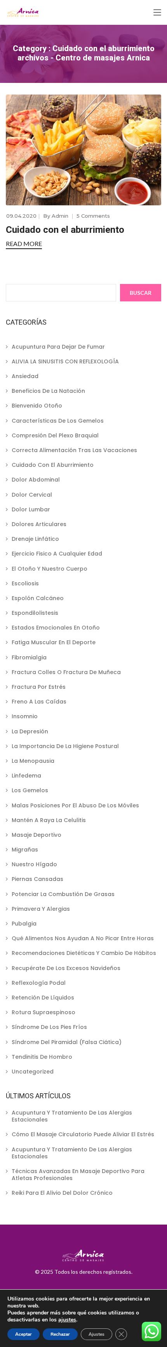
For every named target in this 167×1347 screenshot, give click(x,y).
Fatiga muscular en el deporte (54, 642)
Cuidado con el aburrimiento (65, 229)
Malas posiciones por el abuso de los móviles (75, 805)
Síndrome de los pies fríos (49, 1027)
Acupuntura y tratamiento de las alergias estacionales (72, 1116)
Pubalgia (24, 923)
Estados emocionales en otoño (56, 627)
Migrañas (25, 849)
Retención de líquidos (43, 997)
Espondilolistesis (35, 612)
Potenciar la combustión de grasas (63, 894)
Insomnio (25, 716)
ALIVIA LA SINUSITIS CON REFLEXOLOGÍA (65, 361)
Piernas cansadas (37, 879)
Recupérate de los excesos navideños (66, 968)
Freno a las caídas (39, 701)
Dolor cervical (32, 494)
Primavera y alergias (41, 908)
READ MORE (24, 243)
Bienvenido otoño (37, 405)
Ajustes (96, 1334)
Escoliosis (25, 583)
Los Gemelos (30, 790)
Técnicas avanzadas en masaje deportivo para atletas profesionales (78, 1175)
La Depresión (30, 731)
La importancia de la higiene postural (65, 746)
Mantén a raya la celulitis (49, 820)
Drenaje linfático (35, 538)
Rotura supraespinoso (43, 1012)
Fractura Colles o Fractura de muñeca (66, 672)
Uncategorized (33, 1071)
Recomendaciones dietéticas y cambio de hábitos (84, 953)
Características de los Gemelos (58, 420)
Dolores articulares (39, 524)
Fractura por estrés (39, 686)
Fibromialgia (29, 657)
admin (60, 216)
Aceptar (23, 1334)
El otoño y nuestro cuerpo (49, 568)
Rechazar (60, 1334)
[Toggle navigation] (157, 12)
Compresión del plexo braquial (55, 435)
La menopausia (33, 760)
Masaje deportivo (36, 834)
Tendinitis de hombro (42, 1056)
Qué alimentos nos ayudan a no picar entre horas (83, 938)
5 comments (93, 216)
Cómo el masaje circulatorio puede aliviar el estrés (83, 1134)
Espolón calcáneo (38, 598)
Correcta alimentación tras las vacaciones (74, 450)
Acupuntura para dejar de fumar (58, 346)
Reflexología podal (39, 982)
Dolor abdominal (36, 479)
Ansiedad (25, 376)
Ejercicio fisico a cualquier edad (57, 553)
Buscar (140, 292)
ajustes (67, 1319)
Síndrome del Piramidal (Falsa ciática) (67, 1042)
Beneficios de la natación (48, 390)
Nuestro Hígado (34, 864)
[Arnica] (23, 12)
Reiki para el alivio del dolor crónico (62, 1192)
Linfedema (26, 775)
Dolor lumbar (31, 509)
